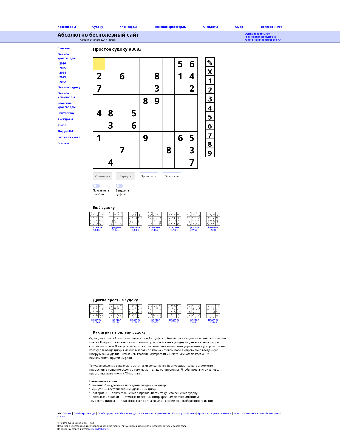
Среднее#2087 (174, 228)
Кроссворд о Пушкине (184, 413)
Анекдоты (210, 27)
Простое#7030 (174, 321)
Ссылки (63, 143)
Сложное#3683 (96, 228)
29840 (257, 33)
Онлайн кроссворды (67, 56)
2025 (62, 68)
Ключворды (128, 27)
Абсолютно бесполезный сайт (98, 34)
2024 (62, 73)
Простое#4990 (194, 228)
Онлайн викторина (270, 413)
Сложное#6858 (154, 228)
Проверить (148, 176)
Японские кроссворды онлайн (154, 413)
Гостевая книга (271, 27)
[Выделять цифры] (119, 186)
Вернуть (126, 176)
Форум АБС (66, 131)
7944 (263, 39)
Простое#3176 (116, 321)
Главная (64, 48)
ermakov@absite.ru (99, 428)
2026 (62, 63)
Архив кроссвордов (208, 413)
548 (260, 36)
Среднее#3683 (116, 228)
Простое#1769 (96, 321)
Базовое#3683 (135, 228)
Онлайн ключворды (66, 95)
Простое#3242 (213, 321)
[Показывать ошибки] (96, 186)
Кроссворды (67, 27)
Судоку (97, 27)
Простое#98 (194, 321)
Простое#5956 (155, 321)
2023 (62, 77)
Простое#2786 (135, 321)
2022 (62, 82)
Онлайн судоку (69, 87)
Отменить (102, 176)
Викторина (66, 113)
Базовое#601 (213, 228)
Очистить (172, 176)
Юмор (238, 27)
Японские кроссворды (170, 27)
